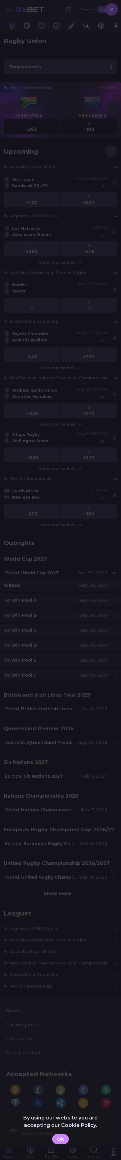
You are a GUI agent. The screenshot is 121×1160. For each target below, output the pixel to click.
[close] (112, 9)
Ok (60, 1139)
